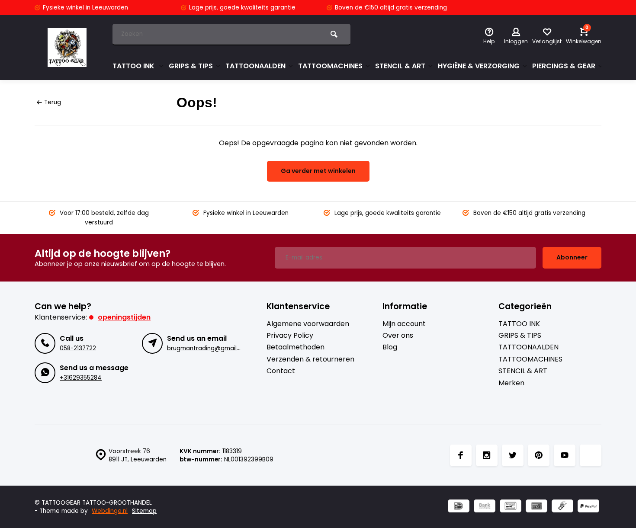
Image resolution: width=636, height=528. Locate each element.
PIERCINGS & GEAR (563, 66)
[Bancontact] (510, 507)
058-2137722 (78, 348)
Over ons (397, 335)
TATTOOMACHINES (330, 66)
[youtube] (564, 455)
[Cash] (562, 507)
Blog (389, 347)
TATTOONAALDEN (255, 66)
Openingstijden (124, 317)
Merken (511, 383)
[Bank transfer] (484, 507)
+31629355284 (81, 378)
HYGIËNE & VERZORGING (479, 66)
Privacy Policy (290, 335)
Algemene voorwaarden (308, 324)
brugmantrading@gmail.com (209, 348)
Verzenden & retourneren (310, 359)
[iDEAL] (458, 507)
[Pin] (536, 507)
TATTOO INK (134, 66)
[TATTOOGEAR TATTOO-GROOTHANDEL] (67, 47)
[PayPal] (588, 507)
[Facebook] (461, 455)
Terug (52, 102)
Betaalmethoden (295, 347)
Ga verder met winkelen (318, 170)
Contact (281, 371)
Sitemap (144, 511)
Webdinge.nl (110, 511)
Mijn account (404, 324)
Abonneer (572, 257)
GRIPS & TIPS (191, 66)
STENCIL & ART (400, 66)
